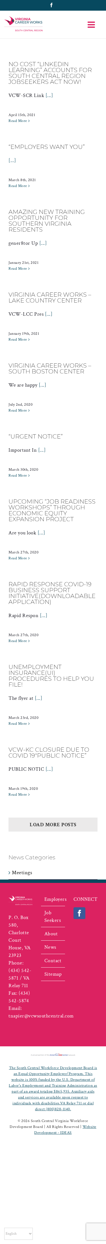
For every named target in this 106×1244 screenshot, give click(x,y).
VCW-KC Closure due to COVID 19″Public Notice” (48, 752)
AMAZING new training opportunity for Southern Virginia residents (46, 220)
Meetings (22, 872)
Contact (53, 960)
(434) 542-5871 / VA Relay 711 (19, 978)
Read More (17, 120)
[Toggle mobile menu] (92, 24)
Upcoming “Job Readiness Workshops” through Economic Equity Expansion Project (52, 510)
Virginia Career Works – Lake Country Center (49, 297)
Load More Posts (53, 824)
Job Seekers (52, 917)
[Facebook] (79, 913)
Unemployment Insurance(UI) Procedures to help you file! (51, 675)
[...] (49, 95)
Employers (53, 899)
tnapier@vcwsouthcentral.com (41, 1016)
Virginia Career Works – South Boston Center (49, 368)
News (50, 947)
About (51, 934)
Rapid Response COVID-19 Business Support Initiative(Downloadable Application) (52, 593)
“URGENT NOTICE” (35, 436)
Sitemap (53, 974)
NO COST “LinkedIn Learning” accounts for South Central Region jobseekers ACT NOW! (50, 73)
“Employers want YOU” (46, 146)
